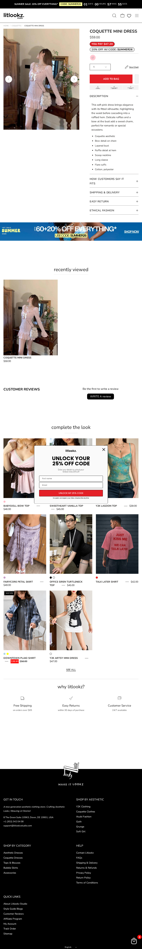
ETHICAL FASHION (102, 210)
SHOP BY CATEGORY (17, 845)
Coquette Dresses (13, 857)
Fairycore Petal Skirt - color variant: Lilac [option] (4, 578)
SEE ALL (71, 669)
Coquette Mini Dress (17, 357)
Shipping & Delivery (86, 862)
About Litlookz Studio (15, 903)
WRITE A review (100, 396)
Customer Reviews (13, 913)
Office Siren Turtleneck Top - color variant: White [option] (54, 578)
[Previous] (8, 79)
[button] (114, 15)
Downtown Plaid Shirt (19, 658)
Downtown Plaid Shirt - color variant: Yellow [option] (8, 654)
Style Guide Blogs (13, 908)
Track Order (9, 928)
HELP (79, 845)
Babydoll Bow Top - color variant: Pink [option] (4, 502)
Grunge (80, 826)
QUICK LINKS (11, 897)
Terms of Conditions (87, 882)
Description (99, 96)
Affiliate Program (12, 918)
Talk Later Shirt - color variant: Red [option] (97, 578)
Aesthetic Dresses (13, 852)
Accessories (9, 872)
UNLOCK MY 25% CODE (71, 493)
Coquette (17, 26)
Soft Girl (80, 831)
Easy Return (99, 201)
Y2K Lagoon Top (106, 506)
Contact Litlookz (85, 852)
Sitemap (7, 933)
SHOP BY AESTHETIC (90, 799)
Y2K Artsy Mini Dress (64, 658)
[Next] (74, 79)
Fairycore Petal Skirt (18, 581)
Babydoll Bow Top (16, 506)
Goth (79, 821)
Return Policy (83, 877)
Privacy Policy (83, 872)
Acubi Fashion (83, 816)
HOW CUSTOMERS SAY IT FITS (107, 181)
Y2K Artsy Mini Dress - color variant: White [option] (51, 654)
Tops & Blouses (11, 862)
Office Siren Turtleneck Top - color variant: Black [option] (51, 578)
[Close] (104, 449)
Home (6, 26)
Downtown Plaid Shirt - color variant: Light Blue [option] (4, 654)
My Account (9, 923)
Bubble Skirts (10, 867)
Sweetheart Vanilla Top (66, 506)
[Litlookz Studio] (13, 15)
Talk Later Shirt (107, 581)
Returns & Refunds (86, 867)
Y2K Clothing (83, 806)
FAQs (79, 857)
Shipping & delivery (104, 192)
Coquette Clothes (85, 811)
